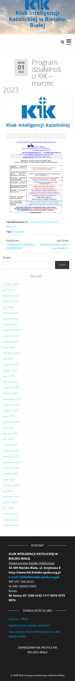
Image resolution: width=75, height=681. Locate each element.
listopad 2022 (10, 520)
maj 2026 (8, 290)
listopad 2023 (10, 457)
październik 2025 (12, 330)
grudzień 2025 (11, 319)
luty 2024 (8, 439)
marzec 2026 (10, 301)
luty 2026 (8, 307)
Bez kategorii (51, 222)
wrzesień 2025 (11, 336)
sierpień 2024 (10, 410)
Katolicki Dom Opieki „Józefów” (29, 625)
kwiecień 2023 (11, 497)
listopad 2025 (10, 324)
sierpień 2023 (10, 474)
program (18, 231)
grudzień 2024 (11, 388)
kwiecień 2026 (11, 296)
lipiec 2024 (9, 416)
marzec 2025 (10, 370)
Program (11, 226)
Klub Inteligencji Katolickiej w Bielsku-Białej (37, 19)
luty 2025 (8, 376)
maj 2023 (8, 491)
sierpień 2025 (10, 342)
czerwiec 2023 (11, 485)
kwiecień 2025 (11, 365)
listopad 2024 (10, 393)
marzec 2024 (10, 434)
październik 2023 (12, 462)
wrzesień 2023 (11, 468)
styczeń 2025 (10, 382)
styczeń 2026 (10, 313)
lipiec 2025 (9, 347)
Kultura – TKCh (18, 619)
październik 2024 (12, 399)
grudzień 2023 (11, 451)
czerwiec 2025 (11, 353)
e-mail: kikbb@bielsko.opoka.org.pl (34, 577)
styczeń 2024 (10, 445)
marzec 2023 (10, 502)
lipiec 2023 (9, 479)
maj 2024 (8, 428)
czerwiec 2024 (11, 422)
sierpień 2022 (10, 525)
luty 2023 (8, 508)
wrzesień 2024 (11, 405)
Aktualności (35, 222)
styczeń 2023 (10, 514)
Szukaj (6, 257)
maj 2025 (8, 359)
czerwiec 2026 (11, 284)
